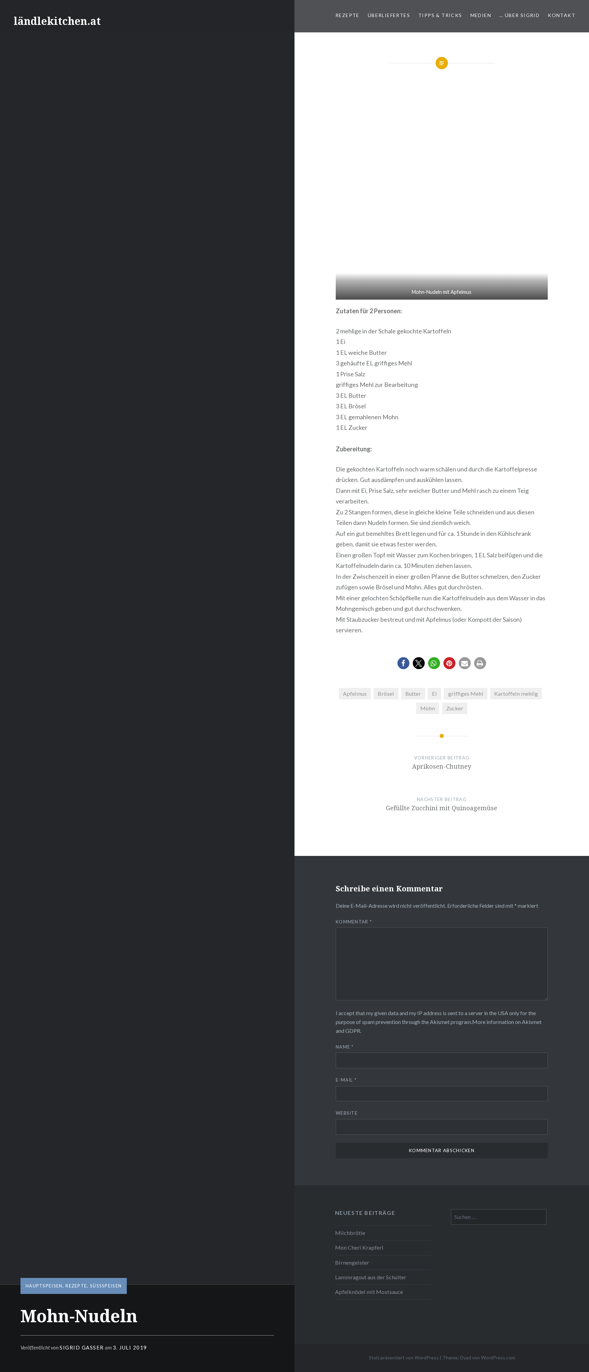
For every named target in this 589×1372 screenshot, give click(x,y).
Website (347, 1113)
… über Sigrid (519, 15)
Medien (480, 15)
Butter (413, 693)
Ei (434, 693)
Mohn (427, 708)
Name (345, 1047)
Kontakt (561, 15)
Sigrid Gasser (82, 1347)
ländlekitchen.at (57, 21)
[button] (403, 663)
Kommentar (354, 921)
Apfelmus (355, 693)
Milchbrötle (350, 1233)
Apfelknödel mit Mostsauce (369, 1291)
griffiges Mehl (465, 693)
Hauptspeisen (44, 1285)
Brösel (386, 693)
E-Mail (346, 1080)
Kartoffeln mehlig (516, 693)
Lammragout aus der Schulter (370, 1277)
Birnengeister (352, 1262)
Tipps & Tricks (440, 15)
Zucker (454, 708)
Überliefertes (389, 15)
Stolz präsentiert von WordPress (404, 1357)
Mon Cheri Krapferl (359, 1247)
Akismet (440, 1022)
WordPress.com (498, 1357)
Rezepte (347, 15)
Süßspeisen (106, 1285)
